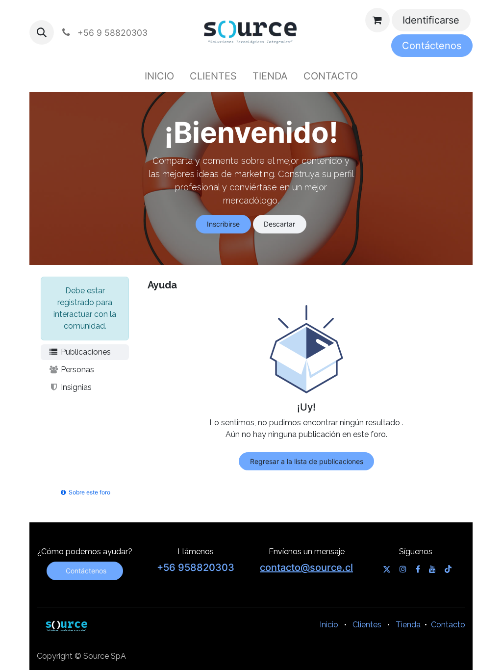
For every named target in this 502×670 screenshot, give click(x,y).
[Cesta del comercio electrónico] (377, 20)
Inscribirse (223, 224)
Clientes (366, 624)
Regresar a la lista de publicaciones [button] (306, 461)
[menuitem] (159, 76)
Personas (76, 369)
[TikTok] (448, 569)
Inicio (329, 624)
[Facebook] (418, 569)
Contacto (448, 624)
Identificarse (430, 20)
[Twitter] (387, 569)
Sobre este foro (88, 492)
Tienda (408, 624)
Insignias (75, 387)
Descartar (279, 224)
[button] (41, 32)
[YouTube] (432, 569)
